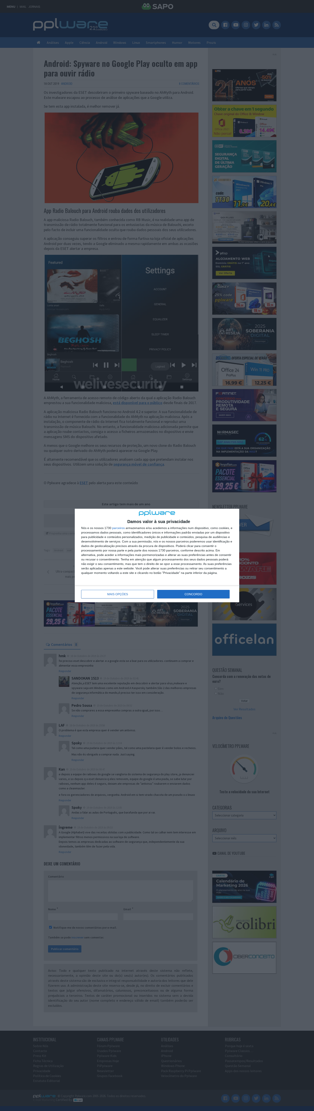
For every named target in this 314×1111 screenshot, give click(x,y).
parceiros (118, 527)
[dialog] (157, 555)
